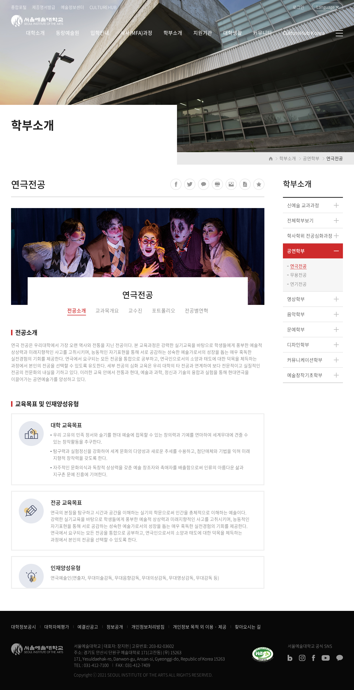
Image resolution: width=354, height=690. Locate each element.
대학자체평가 (56, 626)
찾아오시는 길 (248, 626)
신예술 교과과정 (303, 205)
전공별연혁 (196, 310)
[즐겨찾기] (258, 184)
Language (325, 7)
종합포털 (19, 7)
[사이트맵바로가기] (339, 33)
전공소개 (76, 310)
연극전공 (298, 266)
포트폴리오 (163, 310)
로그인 (298, 7)
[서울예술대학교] (37, 21)
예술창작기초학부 (304, 375)
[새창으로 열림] (175, 184)
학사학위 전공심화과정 (309, 235)
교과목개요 (107, 310)
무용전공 (298, 274)
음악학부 (296, 314)
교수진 (135, 310)
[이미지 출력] (231, 184)
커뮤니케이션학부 (304, 359)
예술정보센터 (72, 7)
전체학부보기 (300, 220)
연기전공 (298, 284)
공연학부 (296, 250)
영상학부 (296, 298)
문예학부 (296, 329)
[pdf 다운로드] (245, 184)
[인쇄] (217, 184)
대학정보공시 (23, 626)
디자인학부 (298, 344)
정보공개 (114, 626)
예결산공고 (87, 626)
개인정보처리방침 (148, 626)
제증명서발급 (43, 7)
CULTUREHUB (103, 7)
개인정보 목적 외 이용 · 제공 (200, 626)
